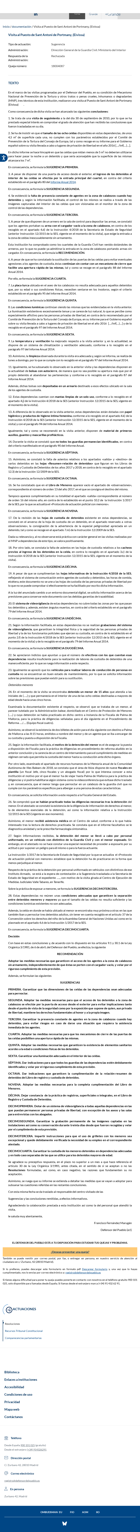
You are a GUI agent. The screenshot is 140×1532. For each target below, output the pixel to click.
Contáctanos (13, 1417)
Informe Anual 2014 (63, 182)
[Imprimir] (58, 14)
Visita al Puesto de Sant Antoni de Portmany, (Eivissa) (67, 26)
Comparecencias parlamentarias (23, 1337)
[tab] (15, 14)
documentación (21, 26)
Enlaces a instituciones (20, 1379)
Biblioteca (11, 1372)
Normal (77, 14)
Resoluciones (12, 1323)
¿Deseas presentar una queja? (70, 1251)
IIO (98, 1512)
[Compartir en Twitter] (25, 14)
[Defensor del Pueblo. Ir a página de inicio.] (70, 7)
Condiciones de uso (18, 1394)
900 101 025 (28, 1445)
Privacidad (12, 1402)
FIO (72, 1512)
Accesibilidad (14, 1387)
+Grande (111, 14)
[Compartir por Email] (46, 14)
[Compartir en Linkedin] (35, 14)
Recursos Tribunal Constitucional (24, 1330)
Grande (93, 14)
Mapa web (11, 1409)
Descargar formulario (94, 1269)
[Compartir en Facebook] (15, 14)
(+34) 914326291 (36, 1449)
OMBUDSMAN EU (51, 1512)
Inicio (6, 26)
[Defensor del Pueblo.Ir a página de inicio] (70, 1357)
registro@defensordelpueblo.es (83, 1272)
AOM (85, 1512)
